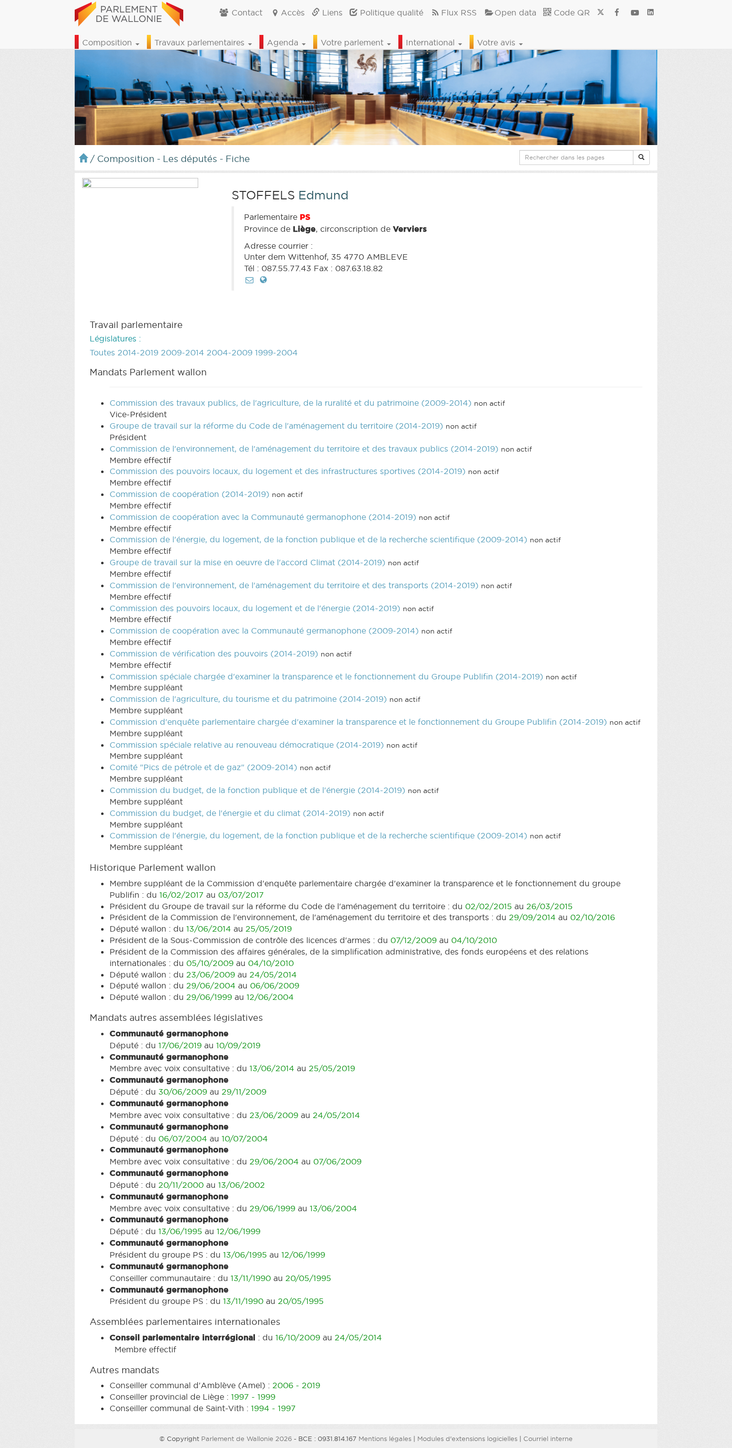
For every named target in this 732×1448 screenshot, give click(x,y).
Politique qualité (390, 12)
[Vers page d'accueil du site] (129, 12)
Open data (515, 12)
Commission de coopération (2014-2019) (189, 494)
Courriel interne (548, 1439)
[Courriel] (249, 280)
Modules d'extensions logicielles (467, 1439)
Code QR (570, 12)
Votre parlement (353, 42)
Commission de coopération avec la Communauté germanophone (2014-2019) (263, 517)
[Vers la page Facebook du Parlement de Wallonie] (617, 12)
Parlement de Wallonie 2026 (246, 1439)
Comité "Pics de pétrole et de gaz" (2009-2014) (203, 767)
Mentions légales (385, 1439)
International (431, 42)
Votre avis (497, 42)
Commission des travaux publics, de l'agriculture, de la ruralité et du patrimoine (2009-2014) (291, 403)
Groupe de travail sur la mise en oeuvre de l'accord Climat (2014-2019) (247, 562)
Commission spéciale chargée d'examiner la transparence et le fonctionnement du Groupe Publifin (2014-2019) (326, 676)
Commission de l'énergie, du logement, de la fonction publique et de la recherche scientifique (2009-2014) (318, 539)
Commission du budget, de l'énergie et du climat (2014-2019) (230, 813)
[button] (641, 157)
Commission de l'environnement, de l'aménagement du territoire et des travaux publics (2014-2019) (304, 449)
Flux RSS (459, 12)
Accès (293, 12)
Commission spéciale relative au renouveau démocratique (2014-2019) (247, 745)
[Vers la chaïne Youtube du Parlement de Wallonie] (635, 12)
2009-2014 (182, 352)
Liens (331, 12)
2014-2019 (138, 352)
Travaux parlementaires (200, 42)
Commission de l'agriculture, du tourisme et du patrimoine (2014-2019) (248, 699)
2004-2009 (229, 352)
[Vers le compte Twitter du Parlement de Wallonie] (601, 12)
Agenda (284, 42)
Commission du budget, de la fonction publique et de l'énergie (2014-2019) (257, 790)
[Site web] (262, 280)
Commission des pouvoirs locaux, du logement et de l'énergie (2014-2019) (255, 608)
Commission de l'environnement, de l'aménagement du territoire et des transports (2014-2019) (294, 585)
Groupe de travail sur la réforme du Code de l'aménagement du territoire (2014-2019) (276, 426)
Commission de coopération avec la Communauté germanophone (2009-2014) (264, 631)
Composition (108, 42)
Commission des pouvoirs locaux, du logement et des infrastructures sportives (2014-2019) (288, 471)
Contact (245, 12)
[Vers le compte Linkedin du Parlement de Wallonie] (650, 12)
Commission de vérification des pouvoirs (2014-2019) (214, 653)
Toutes (102, 352)
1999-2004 (276, 352)
